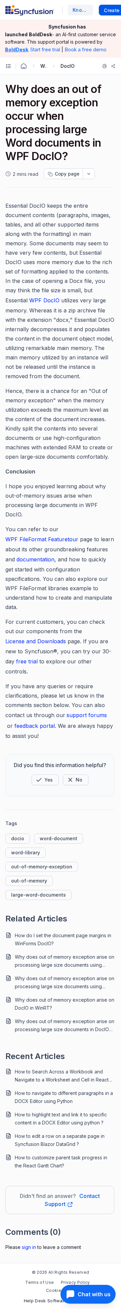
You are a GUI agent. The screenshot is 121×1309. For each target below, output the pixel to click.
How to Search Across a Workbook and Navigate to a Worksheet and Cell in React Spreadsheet (62, 1076)
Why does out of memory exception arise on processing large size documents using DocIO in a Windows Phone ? (64, 961)
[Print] (104, 66)
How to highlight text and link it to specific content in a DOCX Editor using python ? (61, 1118)
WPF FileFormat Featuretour (42, 539)
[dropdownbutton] (89, 173)
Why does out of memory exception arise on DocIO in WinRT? (64, 1004)
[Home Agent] (23, 66)
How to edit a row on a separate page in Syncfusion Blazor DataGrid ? (60, 1140)
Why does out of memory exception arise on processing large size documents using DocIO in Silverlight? (64, 983)
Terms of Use (39, 1282)
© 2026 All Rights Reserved (60, 1272)
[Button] (75, 779)
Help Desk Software (46, 1300)
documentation (35, 559)
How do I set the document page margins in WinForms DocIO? (63, 939)
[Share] (113, 66)
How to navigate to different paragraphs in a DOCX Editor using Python (64, 1097)
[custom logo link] (29, 10)
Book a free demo (86, 49)
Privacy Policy (75, 1282)
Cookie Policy (60, 1290)
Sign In (29, 1247)
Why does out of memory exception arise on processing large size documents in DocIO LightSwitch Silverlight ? (64, 1026)
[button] (45, 779)
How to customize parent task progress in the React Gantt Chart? (61, 1161)
